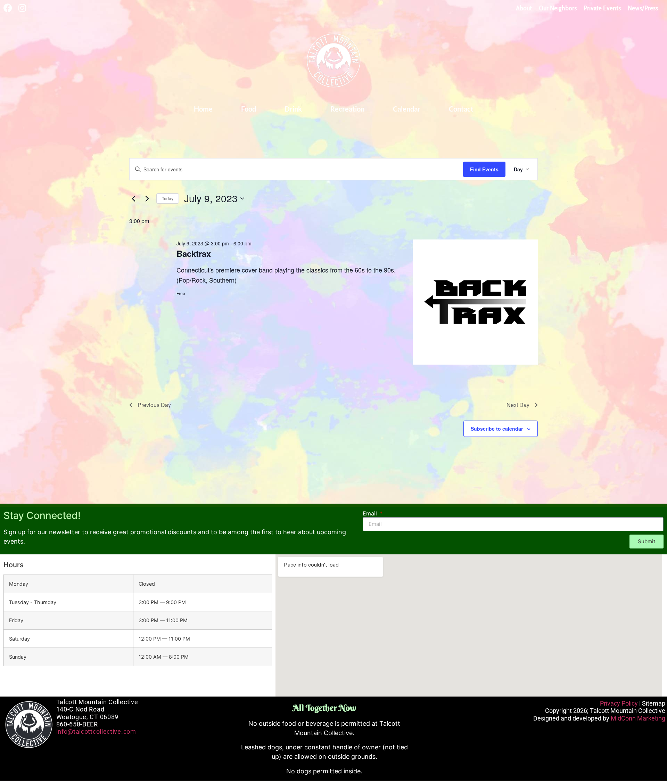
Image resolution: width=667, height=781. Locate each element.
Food (248, 109)
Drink (293, 109)
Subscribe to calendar (497, 428)
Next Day (518, 405)
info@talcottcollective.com (96, 731)
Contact (461, 109)
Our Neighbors (558, 8)
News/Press (643, 8)
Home (203, 109)
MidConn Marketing (638, 718)
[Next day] (147, 198)
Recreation (347, 109)
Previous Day (154, 405)
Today (167, 198)
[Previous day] (133, 198)
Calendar (406, 109)
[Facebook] (7, 7)
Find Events (484, 169)
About (524, 8)
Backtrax (193, 253)
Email (371, 514)
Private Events (602, 8)
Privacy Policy (619, 703)
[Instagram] (22, 7)
